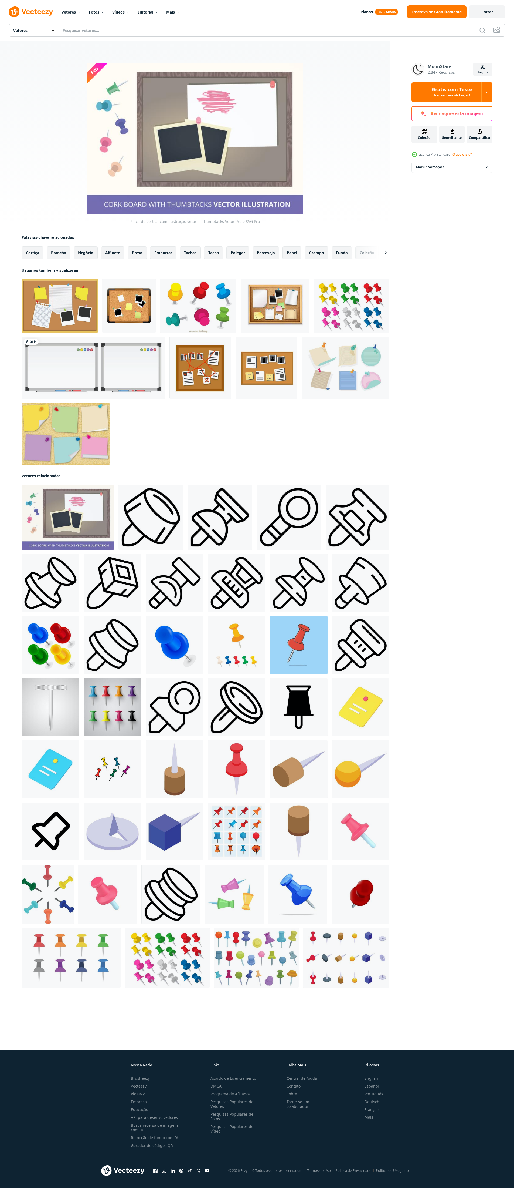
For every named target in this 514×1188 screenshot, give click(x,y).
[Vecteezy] (31, 11)
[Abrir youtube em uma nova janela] (207, 1171)
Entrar (487, 11)
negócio (85, 252)
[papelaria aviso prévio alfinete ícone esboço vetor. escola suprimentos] (236, 707)
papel (292, 252)
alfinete (112, 252)
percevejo (266, 252)
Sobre (292, 1093)
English (371, 1078)
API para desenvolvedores (154, 1117)
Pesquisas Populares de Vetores (231, 1104)
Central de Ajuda (302, 1078)
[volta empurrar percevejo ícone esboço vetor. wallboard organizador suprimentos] (360, 583)
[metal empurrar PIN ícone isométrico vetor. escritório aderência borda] (112, 831)
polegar (238, 252)
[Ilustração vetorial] (60, 306)
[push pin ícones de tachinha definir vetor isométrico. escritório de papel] (346, 958)
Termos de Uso (319, 1170)
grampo (316, 252)
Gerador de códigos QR (152, 1145)
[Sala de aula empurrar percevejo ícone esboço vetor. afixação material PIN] (50, 583)
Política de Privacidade (353, 1170)
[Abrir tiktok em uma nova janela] (190, 1171)
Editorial (145, 12)
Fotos (94, 12)
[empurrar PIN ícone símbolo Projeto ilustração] (299, 707)
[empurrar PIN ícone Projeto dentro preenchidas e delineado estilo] (50, 831)
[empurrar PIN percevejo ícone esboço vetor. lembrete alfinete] (357, 517)
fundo (342, 252)
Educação (139, 1109)
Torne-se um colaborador (298, 1104)
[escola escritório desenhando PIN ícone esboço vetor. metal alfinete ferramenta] (289, 517)
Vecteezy (139, 1086)
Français (372, 1109)
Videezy (138, 1093)
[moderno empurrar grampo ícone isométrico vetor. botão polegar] (360, 769)
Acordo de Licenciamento (233, 1078)
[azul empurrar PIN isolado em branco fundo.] (297, 894)
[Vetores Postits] (66, 434)
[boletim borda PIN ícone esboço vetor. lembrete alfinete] (360, 645)
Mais (170, 12)
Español (372, 1086)
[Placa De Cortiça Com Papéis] (275, 306)
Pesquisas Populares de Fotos (231, 1116)
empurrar (163, 252)
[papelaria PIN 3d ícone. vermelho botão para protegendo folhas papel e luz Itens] (360, 831)
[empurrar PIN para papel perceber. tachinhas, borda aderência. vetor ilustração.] (50, 645)
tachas (190, 252)
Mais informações (430, 167)
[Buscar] (482, 30)
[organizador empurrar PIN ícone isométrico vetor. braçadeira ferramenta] (236, 769)
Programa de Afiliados (230, 1093)
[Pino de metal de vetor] (50, 707)
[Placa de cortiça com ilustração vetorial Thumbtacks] (68, 517)
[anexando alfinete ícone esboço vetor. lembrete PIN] (170, 894)
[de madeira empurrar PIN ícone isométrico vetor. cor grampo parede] (174, 769)
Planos (366, 11)
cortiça (32, 252)
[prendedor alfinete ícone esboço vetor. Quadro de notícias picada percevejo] (174, 583)
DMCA (216, 1086)
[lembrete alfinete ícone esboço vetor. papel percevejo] (174, 707)
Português (374, 1093)
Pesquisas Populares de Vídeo (231, 1129)
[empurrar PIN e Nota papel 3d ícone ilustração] (360, 707)
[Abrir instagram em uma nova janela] (164, 1171)
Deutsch (372, 1101)
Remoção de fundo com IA (154, 1137)
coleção (367, 252)
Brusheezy (140, 1078)
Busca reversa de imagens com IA (155, 1127)
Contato (294, 1086)
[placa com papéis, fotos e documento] (200, 368)
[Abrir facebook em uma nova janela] (155, 1171)
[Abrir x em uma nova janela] (198, 1171)
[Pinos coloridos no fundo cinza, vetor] (112, 707)
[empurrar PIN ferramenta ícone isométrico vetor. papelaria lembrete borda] (174, 831)
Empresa (139, 1101)
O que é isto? (462, 154)
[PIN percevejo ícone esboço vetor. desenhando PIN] (220, 517)
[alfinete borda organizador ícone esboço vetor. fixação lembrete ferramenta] (150, 517)
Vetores (69, 12)
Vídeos (118, 12)
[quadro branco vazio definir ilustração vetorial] (93, 368)
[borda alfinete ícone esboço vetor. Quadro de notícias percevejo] (112, 645)
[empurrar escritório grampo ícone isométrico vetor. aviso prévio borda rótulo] (299, 831)
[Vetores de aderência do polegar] (351, 306)
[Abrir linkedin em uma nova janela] (173, 1171)
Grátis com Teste (452, 92)
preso (137, 252)
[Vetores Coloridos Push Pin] (198, 306)
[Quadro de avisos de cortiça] (129, 306)
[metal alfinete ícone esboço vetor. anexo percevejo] (112, 583)
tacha (213, 252)
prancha (58, 252)
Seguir (483, 72)
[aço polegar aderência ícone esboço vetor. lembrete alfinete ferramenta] (236, 583)
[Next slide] (381, 252)
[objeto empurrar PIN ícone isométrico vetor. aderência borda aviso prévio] (299, 769)
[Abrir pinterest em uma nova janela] (181, 1171)
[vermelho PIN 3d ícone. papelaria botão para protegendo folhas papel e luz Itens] (107, 894)
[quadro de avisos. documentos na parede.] (266, 368)
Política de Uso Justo (392, 1170)
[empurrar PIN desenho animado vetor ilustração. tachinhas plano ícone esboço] (299, 645)
